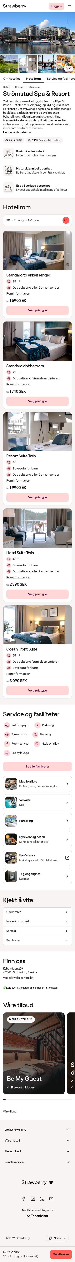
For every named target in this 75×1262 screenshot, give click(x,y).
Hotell (6, 87)
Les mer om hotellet (15, 132)
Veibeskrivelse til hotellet (18, 978)
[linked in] (42, 1198)
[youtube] (51, 1198)
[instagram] (33, 1198)
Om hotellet (11, 79)
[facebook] (23, 1198)
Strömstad (34, 87)
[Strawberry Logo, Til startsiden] (14, 6)
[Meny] (69, 6)
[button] (37, 431)
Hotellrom (33, 79)
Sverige (19, 87)
